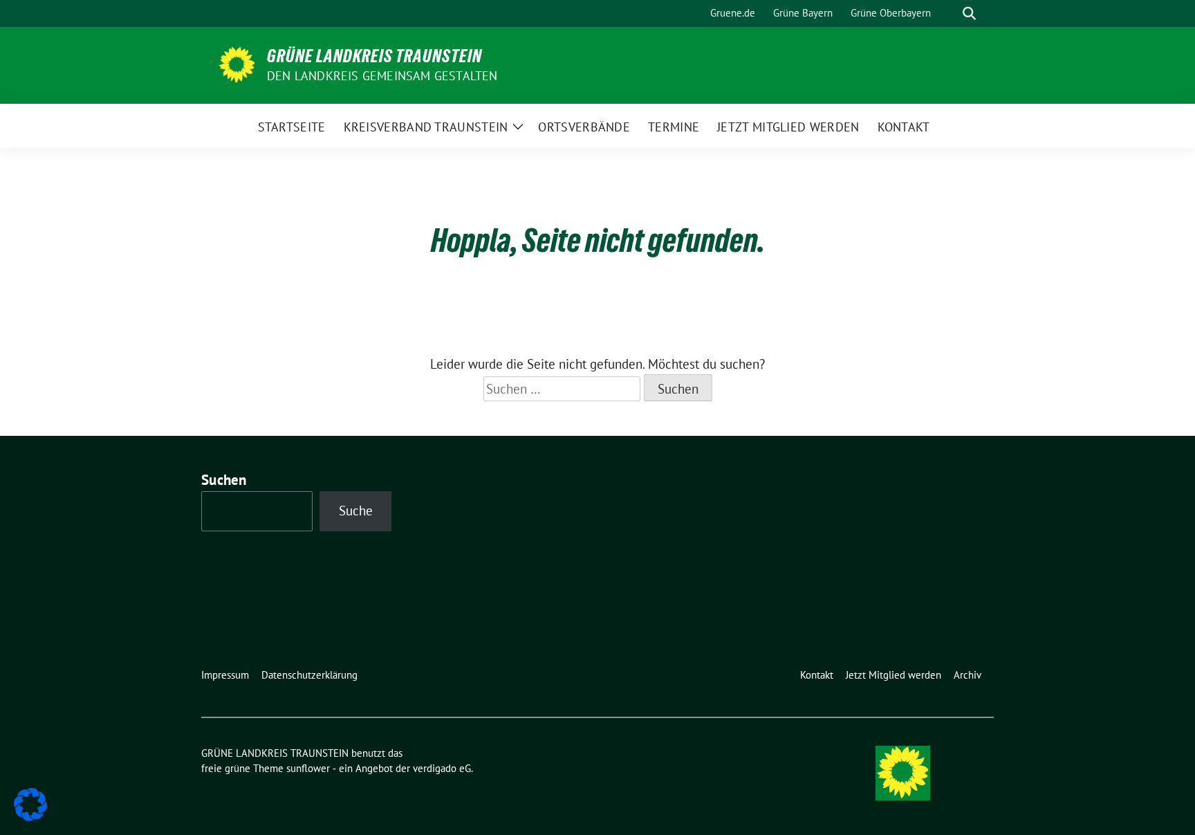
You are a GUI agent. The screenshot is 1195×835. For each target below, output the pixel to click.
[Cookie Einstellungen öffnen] (30, 803)
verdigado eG (442, 768)
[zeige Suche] (969, 13)
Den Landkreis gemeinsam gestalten (382, 76)
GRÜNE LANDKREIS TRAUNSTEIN (374, 56)
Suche (356, 510)
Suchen (224, 479)
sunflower (308, 768)
